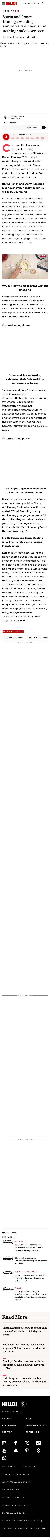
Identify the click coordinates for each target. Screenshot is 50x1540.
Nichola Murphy (17, 116)
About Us (7, 1419)
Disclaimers (9, 1467)
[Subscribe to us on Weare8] (42, 1450)
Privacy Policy (10, 1490)
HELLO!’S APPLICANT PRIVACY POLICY (21, 1521)
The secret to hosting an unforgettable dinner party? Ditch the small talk (31, 1260)
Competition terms (12, 1505)
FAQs (29, 1419)
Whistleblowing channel (16, 1482)
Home (6, 11)
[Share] (44, 127)
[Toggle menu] (3, 3)
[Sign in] (42, 3)
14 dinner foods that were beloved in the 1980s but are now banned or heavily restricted (29, 1247)
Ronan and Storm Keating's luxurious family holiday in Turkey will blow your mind (23, 187)
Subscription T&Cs (36, 1425)
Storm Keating (14, 638)
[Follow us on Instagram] (8, 1443)
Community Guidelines (14, 1474)
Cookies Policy (27, 1467)
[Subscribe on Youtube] (8, 1450)
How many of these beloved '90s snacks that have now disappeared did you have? (30, 1278)
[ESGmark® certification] (22, 1404)
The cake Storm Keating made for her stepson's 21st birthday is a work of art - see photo (25, 1348)
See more (7, 1237)
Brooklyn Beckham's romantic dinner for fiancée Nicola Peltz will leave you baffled (24, 1364)
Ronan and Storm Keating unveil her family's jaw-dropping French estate (22, 542)
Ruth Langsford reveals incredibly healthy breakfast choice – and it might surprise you (24, 1381)
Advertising (9, 1425)
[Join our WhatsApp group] (8, 1458)
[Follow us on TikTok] (42, 1443)
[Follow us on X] (30, 1443)
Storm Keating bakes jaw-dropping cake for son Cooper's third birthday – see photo (25, 1331)
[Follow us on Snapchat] (19, 1450)
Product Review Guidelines (29, 1528)
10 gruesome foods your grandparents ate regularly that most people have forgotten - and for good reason (31, 1295)
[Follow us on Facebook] (19, 1443)
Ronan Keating (11, 157)
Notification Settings (14, 1497)
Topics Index (33, 1432)
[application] (25, 266)
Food (16, 11)
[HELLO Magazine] (11, 3)
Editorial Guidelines (14, 1513)
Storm (37, 153)
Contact (7, 1432)
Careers (6, 1528)
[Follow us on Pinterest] (30, 1450)
